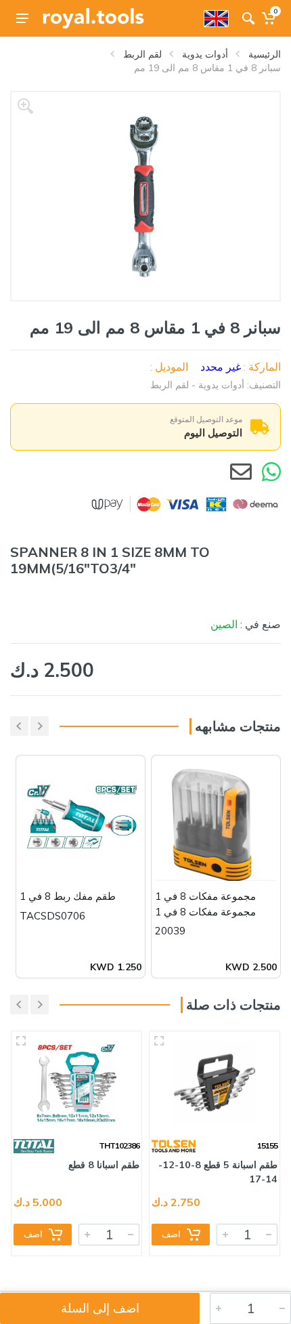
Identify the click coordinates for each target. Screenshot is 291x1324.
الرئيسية (264, 54)
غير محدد (220, 366)
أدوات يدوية (205, 54)
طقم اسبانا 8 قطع (103, 1165)
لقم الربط (142, 54)
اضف (171, 1233)
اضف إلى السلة (100, 1308)
